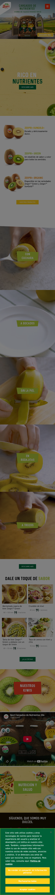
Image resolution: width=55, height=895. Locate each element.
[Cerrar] (51, 832)
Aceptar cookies (27, 889)
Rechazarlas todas (27, 881)
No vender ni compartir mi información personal (27, 871)
